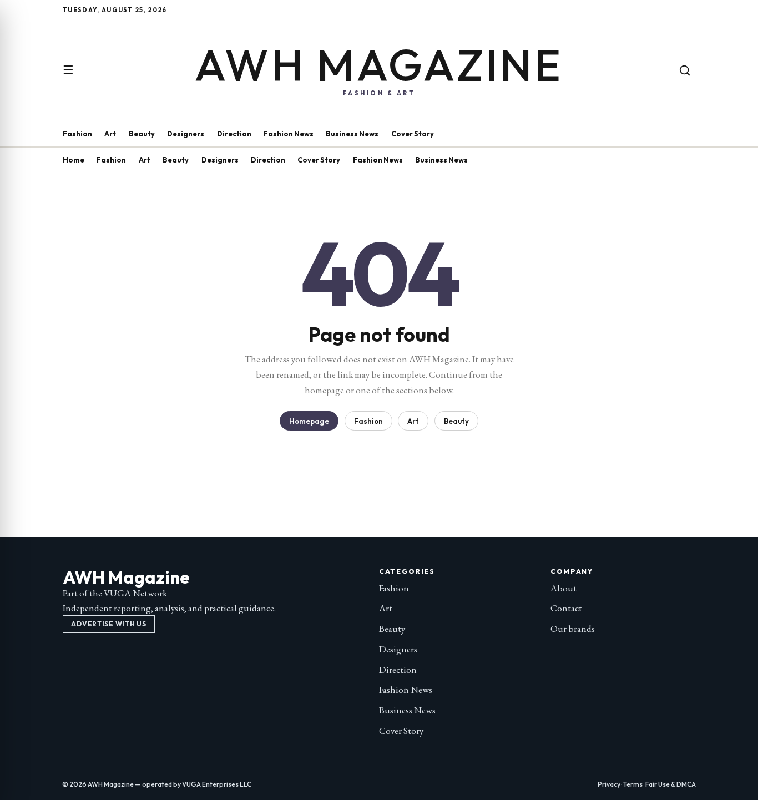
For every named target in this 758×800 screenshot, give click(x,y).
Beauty (142, 133)
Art (110, 133)
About (563, 588)
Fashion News (289, 133)
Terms (633, 784)
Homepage (309, 421)
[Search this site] (684, 70)
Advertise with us (108, 624)
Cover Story (412, 133)
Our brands (572, 628)
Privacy (609, 784)
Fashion (77, 133)
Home (73, 159)
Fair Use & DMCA (670, 784)
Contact (566, 608)
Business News (352, 133)
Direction (234, 133)
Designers (185, 133)
